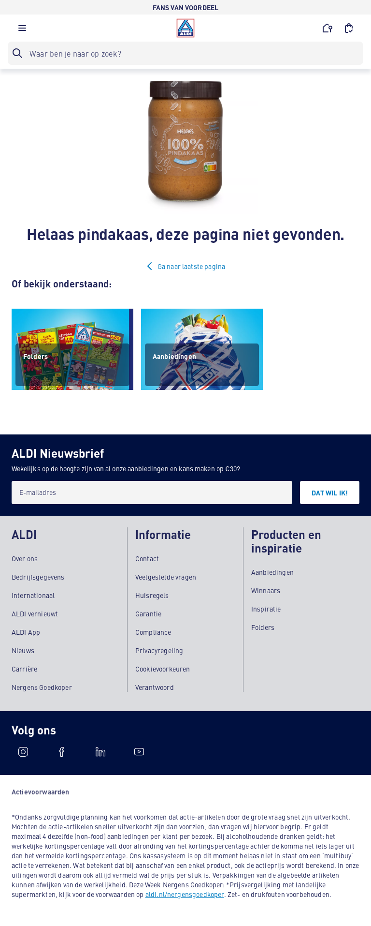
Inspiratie (266, 608)
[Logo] (185, 28)
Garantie (148, 613)
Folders (262, 627)
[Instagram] (23, 751)
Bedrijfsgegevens (38, 577)
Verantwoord (154, 687)
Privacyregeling (159, 650)
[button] (22, 30)
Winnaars (265, 590)
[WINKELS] (327, 28)
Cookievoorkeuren (162, 668)
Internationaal (33, 595)
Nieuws (23, 650)
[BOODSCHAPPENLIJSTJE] (349, 28)
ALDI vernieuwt (35, 613)
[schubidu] (61, 751)
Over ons (25, 558)
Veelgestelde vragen (165, 577)
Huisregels (152, 595)
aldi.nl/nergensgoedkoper (184, 894)
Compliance (153, 632)
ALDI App (26, 632)
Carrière (24, 668)
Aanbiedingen (272, 572)
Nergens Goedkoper (42, 687)
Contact (147, 558)
